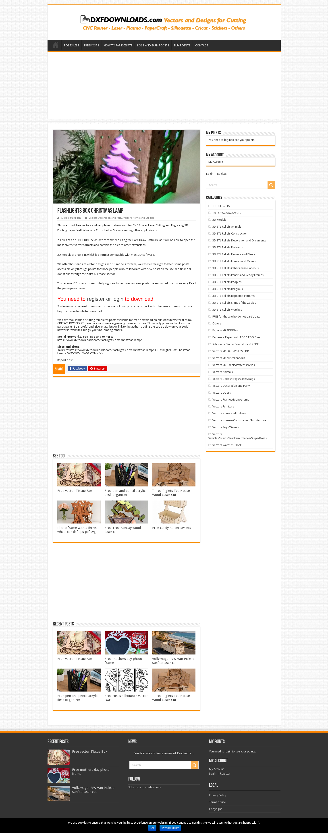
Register (222, 173)
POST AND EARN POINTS (153, 45)
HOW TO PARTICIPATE (118, 45)
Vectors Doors (221, 392)
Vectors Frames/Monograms (230, 399)
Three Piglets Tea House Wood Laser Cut (171, 493)
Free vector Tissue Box (75, 491)
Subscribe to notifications (144, 787)
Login (209, 173)
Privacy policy (170, 827)
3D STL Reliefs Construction (229, 233)
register (96, 306)
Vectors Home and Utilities (138, 217)
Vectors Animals (222, 372)
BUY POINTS (182, 45)
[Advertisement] (164, 85)
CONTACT (201, 45)
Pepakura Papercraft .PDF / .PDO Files (236, 337)
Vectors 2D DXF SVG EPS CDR (230, 351)
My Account (215, 161)
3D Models (219, 219)
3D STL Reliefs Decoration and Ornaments (239, 240)
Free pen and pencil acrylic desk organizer (125, 493)
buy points (64, 311)
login (122, 306)
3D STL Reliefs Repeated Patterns (233, 295)
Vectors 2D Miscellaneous (228, 358)
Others (216, 323)
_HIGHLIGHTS (221, 206)
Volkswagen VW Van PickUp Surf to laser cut (173, 661)
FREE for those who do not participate (236, 316)
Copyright (215, 809)
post (130, 306)
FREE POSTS (91, 45)
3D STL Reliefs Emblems (227, 247)
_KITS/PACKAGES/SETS (226, 212)
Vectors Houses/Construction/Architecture (239, 420)
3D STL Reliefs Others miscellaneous (235, 268)
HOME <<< (55, 45)
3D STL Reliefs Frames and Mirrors (234, 261)
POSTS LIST (71, 45)
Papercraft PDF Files (225, 330)
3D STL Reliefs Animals (226, 226)
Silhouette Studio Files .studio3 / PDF (235, 344)
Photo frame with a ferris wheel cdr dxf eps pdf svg (77, 530)
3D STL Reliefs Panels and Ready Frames (238, 275)
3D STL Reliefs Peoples (226, 282)
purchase (100, 274)
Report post (65, 360)
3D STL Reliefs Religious (227, 289)
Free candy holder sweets (171, 528)
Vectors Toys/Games (225, 427)
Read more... (185, 753)
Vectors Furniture (223, 406)
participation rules (73, 288)
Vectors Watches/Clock (226, 445)
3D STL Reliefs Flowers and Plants (233, 254)
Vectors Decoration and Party (105, 217)
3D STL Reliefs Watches (227, 309)
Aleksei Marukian (71, 217)
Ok (152, 827)
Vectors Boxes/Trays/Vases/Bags (233, 378)
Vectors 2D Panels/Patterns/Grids (233, 365)
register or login (105, 299)
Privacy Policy (217, 795)
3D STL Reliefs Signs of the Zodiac (234, 302)
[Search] (271, 185)
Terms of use (217, 802)
